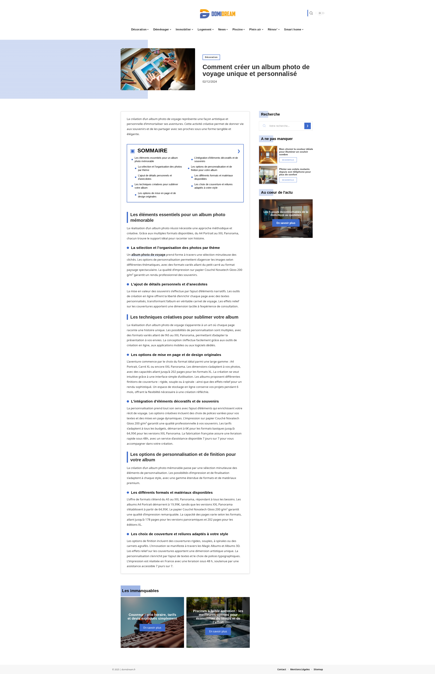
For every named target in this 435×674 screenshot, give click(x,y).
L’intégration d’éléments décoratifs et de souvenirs (216, 159)
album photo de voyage (148, 255)
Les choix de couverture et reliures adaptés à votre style (213, 186)
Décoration (211, 57)
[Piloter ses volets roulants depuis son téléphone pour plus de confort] (268, 175)
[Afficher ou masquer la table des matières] (203, 151)
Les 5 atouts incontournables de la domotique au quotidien (286, 213)
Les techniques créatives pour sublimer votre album (156, 186)
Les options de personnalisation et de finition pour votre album (211, 168)
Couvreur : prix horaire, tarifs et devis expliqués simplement (152, 616)
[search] (310, 13)
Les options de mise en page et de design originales (157, 195)
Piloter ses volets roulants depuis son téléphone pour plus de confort (295, 172)
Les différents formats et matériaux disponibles (213, 177)
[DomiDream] (217, 13)
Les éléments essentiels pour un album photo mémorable (156, 159)
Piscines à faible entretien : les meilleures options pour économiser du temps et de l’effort (218, 616)
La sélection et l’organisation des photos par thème (160, 168)
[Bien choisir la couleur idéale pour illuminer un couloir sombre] (268, 155)
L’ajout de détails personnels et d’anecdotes (155, 177)
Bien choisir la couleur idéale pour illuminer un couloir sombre (296, 152)
